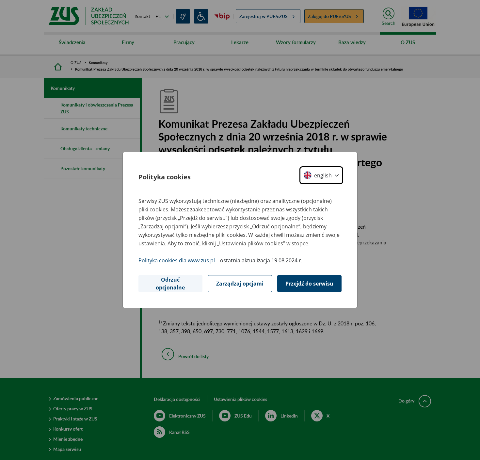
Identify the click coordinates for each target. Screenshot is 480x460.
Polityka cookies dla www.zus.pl (176, 260)
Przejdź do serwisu (309, 283)
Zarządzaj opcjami (240, 283)
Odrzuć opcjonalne (170, 283)
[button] (321, 175)
